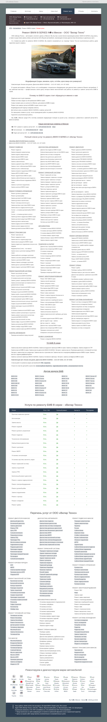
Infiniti (56, 691)
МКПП (12, 567)
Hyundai (14, 690)
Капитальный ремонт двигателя (21, 476)
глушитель (47, 363)
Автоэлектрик (16, 418)
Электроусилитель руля (81, 572)
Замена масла (16, 422)
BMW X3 (14, 393)
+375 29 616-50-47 (65, 19)
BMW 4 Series (39, 390)
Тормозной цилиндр (46, 565)
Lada (65, 679)
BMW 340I (38, 383)
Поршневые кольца (16, 535)
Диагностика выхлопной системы (50, 537)
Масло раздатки (79, 657)
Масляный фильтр (16, 641)
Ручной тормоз (44, 572)
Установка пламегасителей (18, 600)
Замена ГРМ (16, 472)
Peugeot (92, 687)
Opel (46, 683)
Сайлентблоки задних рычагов (83, 556)
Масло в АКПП (14, 655)
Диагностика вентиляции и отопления (51, 542)
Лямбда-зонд (14, 609)
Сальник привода (45, 581)
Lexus (38, 691)
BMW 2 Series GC (40, 381)
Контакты (94, 11)
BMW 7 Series (90, 381)
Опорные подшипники (81, 540)
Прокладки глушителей (17, 597)
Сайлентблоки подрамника (82, 549)
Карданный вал (79, 652)
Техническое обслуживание (20, 439)
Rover (38, 687)
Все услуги (63, 706)
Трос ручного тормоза (46, 591)
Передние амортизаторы (82, 521)
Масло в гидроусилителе (82, 577)
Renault (13, 679)
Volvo (21, 696)
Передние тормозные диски (48, 556)
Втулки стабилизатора (81, 537)
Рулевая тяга (78, 567)
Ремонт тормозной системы (20, 464)
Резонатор (13, 602)
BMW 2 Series (39, 378)
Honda (21, 679)
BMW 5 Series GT (91, 376)
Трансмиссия (78, 650)
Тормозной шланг (45, 577)
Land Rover (46, 687)
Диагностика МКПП (46, 535)
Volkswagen (92, 691)
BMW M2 (89, 390)
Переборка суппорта (46, 586)
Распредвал (14, 556)
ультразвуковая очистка (75, 366)
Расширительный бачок (81, 632)
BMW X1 (14, 388)
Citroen (65, 687)
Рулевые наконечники (81, 570)
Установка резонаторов (17, 593)
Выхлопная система (16, 581)
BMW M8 (14, 385)
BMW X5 (64, 381)
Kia (83, 687)
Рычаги (76, 528)
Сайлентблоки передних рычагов (84, 554)
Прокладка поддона (16, 549)
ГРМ (42, 363)
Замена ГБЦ (14, 537)
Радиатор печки (79, 629)
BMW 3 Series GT (40, 388)
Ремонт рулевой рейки (19, 488)
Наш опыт (54, 11)
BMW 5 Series (39, 395)
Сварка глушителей (16, 595)
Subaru (82, 679)
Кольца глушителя (16, 585)
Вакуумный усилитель (46, 588)
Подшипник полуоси (80, 659)
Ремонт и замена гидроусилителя (22, 480)
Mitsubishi (65, 683)
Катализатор (14, 607)
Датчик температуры (80, 641)
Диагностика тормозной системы (50, 544)
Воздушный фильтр (16, 643)
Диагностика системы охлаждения (50, 526)
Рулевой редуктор (80, 579)
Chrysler (56, 687)
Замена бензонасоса (16, 632)
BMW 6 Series (90, 378)
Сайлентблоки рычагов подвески (84, 547)
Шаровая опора (79, 533)
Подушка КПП (14, 574)
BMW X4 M (65, 378)
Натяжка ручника (45, 596)
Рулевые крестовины (81, 574)
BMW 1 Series (39, 376)
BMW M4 (14, 376)
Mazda (56, 683)
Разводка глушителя (16, 588)
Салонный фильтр (16, 645)
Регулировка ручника (46, 593)
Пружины (77, 526)
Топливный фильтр (16, 648)
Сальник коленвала (16, 533)
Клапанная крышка (16, 552)
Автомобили (17, 28)
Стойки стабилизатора (81, 535)
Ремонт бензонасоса (16, 622)
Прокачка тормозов (46, 570)
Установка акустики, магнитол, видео (23, 459)
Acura (75, 687)
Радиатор (77, 627)
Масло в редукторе (80, 655)
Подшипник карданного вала (83, 662)
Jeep (21, 690)
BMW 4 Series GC (40, 393)
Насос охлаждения (80, 622)
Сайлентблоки (78, 530)
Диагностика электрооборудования (50, 540)
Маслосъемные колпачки (18, 542)
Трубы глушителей (16, 590)
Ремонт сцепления (17, 447)
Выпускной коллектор (17, 583)
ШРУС (76, 542)
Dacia (56, 679)
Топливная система (16, 615)
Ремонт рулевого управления (21, 431)
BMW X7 (64, 390)
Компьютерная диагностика (20, 443)
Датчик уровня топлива (17, 625)
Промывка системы (80, 637)
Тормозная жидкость (46, 563)
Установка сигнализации (19, 455)
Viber (54, 127)
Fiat (38, 683)
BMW (65, 691)
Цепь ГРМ (13, 530)
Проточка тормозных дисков (20, 414)
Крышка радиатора (80, 639)
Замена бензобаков (16, 620)
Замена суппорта (45, 584)
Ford (82, 691)
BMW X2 (14, 390)
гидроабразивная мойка (60, 366)
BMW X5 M (65, 383)
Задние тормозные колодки (48, 553)
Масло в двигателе (16, 652)
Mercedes (29, 687)
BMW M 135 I (90, 388)
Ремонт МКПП (16, 451)
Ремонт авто (67, 11)
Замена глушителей (18, 468)
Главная (13, 11)
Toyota (14, 696)
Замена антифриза (16, 662)
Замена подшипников (18, 492)
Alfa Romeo (14, 685)
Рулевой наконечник (80, 552)
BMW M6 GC (15, 383)
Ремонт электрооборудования (21, 484)
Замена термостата (80, 634)
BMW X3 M (15, 395)
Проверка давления (16, 659)
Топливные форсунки (17, 627)
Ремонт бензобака (16, 618)
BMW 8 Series (90, 383)
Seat (29, 679)
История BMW (46, 706)
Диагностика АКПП (45, 533)
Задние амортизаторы (81, 523)
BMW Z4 (88, 393)
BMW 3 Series (39, 385)
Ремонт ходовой (17, 427)
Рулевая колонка (79, 584)
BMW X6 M (65, 388)
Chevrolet (47, 691)
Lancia (47, 679)
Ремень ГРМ (14, 528)
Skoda (75, 683)
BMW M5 (14, 378)
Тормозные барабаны (46, 567)
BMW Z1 (64, 393)
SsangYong (29, 683)
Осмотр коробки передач (18, 570)
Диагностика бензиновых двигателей (51, 530)
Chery (83, 683)
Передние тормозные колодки (49, 551)
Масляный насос (15, 629)
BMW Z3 (64, 395)
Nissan (29, 691)
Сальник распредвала (17, 559)
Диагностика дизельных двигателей (51, 528)
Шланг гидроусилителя (81, 581)
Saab (74, 691)
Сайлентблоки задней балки (83, 559)
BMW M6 (14, 381)
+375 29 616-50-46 (31, 19)
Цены (41, 11)
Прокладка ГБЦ (15, 540)
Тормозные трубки (45, 579)
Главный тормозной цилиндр (49, 574)
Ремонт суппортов (45, 560)
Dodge (38, 679)
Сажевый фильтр (15, 650)
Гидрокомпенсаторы (16, 544)
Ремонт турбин (16, 505)
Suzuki (21, 685)
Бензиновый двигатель (17, 523)
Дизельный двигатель (17, 521)
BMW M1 (89, 385)
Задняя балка (78, 544)
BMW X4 (64, 376)
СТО (10, 28)
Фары (76, 593)
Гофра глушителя (15, 604)
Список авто (12, 21)
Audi (92, 679)
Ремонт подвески (17, 435)
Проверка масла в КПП (17, 572)
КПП (11, 565)
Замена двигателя (16, 526)
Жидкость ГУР (14, 664)
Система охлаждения (81, 620)
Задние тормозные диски (47, 558)
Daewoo (74, 679)
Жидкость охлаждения (81, 644)
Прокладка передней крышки (19, 554)
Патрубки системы (80, 625)
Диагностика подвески (47, 521)
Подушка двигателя (16, 547)
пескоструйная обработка (44, 366)
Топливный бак (15, 634)
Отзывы (81, 11)
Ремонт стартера (17, 497)
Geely (92, 683)
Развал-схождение (17, 501)
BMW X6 (64, 385)
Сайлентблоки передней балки (84, 561)
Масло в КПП (14, 657)
